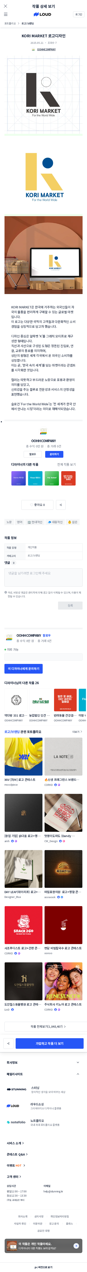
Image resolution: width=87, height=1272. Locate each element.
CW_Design (51, 841)
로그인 (78, 14)
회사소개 (22, 1216)
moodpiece (11, 784)
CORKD (48, 784)
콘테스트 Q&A (16, 1154)
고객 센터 (12, 1176)
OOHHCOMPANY (43, 440)
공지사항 (39, 1216)
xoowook (50, 897)
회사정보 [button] (12, 1062)
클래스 (69, 1223)
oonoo (48, 953)
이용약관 (37, 1223)
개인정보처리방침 (59, 1216)
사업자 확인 (20, 1223)
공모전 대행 (43, 1230)
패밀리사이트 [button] (15, 1074)
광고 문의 (54, 1223)
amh (7, 841)
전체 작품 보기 (66, 464)
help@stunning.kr (53, 1191)
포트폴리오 (10, 23)
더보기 (75, 731)
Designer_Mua (12, 897)
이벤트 (14, 1165)
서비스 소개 (14, 1143)
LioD (7, 1009)
